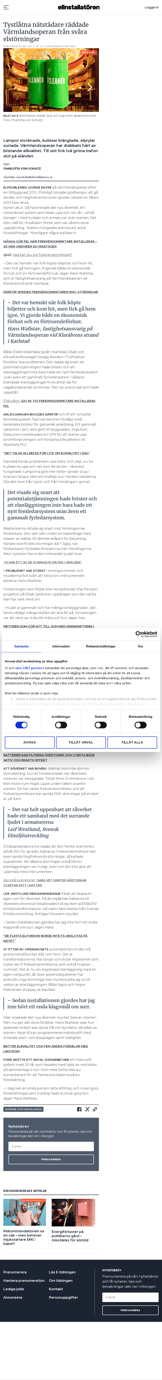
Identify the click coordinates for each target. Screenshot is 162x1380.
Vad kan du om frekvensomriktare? (42, 255)
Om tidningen (61, 1281)
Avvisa (29, 742)
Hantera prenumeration (24, 1281)
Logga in (152, 7)
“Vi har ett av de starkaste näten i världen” (42, 562)
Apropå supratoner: (20, 880)
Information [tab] (61, 646)
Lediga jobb (13, 1289)
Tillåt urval (81, 742)
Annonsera (12, 1298)
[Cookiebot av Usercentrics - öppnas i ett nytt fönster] (138, 634)
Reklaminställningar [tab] (101, 646)
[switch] (61, 725)
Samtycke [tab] (21, 646)
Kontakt (56, 1289)
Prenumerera (15, 1272)
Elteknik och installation (23, 1109)
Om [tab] (140, 646)
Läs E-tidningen (62, 1272)
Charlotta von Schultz (22, 168)
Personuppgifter (63, 1298)
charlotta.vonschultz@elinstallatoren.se (28, 177)
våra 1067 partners (29, 668)
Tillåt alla (132, 742)
